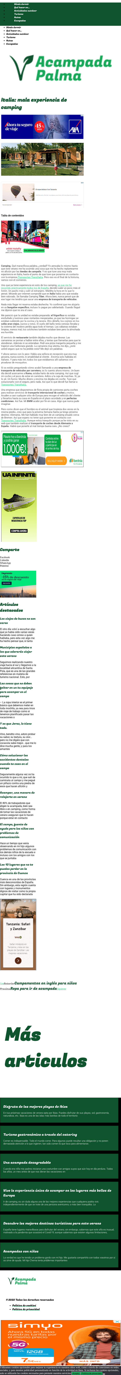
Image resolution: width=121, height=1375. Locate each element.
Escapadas (20, 20)
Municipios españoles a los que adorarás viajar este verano (16, 651)
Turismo (18, 14)
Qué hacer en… (22, 7)
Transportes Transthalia (30, 277)
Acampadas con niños (21, 1251)
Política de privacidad (91, 1373)
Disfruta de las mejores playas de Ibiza (35, 1106)
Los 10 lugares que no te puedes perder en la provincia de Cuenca (16, 869)
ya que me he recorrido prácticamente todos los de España (36, 286)
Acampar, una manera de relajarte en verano (17, 795)
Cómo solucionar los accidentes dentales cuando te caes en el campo (14, 761)
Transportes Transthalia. (14, 384)
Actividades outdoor (25, 10)
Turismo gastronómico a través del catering (40, 1134)
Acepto (76, 1373)
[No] (104, 1374)
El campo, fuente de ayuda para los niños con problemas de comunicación (17, 830)
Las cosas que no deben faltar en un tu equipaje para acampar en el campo (16, 689)
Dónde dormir (21, 4)
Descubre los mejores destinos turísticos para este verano (52, 1223)
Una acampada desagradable (27, 1162)
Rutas (17, 17)
